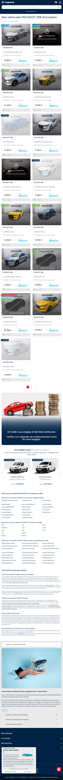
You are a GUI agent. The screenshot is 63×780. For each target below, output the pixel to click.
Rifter (43, 530)
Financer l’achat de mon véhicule (17, 715)
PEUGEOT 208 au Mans (48, 560)
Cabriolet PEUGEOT (27, 512)
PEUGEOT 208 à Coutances (29, 563)
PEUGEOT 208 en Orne (48, 543)
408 (23, 525)
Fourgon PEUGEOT (6, 512)
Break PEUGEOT (26, 509)
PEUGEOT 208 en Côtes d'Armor (10, 545)
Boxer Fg (24, 535)
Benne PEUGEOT (6, 504)
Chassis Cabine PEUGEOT (8, 506)
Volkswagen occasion (12, 607)
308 (3, 532)
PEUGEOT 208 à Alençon (48, 555)
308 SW (3, 535)
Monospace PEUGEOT (47, 506)
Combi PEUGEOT (6, 509)
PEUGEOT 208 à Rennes (28, 555)
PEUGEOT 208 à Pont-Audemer (30, 552)
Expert (44, 525)
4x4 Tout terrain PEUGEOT (28, 504)
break (18, 582)
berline (14, 582)
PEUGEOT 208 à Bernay (7, 563)
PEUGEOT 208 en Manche (28, 548)
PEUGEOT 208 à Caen (7, 555)
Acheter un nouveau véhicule (15, 644)
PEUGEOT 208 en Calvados (8, 543)
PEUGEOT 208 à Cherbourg (29, 560)
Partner (44, 527)
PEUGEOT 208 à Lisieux (7, 557)
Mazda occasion (27, 603)
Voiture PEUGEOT (46, 500)
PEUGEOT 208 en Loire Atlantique (30, 545)
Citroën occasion (11, 603)
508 (23, 530)
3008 (3, 530)
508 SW (24, 532)
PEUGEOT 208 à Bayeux (7, 552)
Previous (2, 472)
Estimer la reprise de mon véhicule (17, 719)
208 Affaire (4, 527)
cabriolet (22, 582)
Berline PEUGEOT (26, 506)
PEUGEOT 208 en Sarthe (48, 545)
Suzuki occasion (35, 603)
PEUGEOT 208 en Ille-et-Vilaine (29, 543)
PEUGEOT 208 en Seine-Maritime (50, 548)
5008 (23, 527)
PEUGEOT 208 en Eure (7, 548)
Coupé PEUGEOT (26, 514)
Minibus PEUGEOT (46, 504)
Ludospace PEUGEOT (27, 517)
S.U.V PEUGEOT (46, 509)
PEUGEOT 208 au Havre (48, 563)
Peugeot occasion (6, 606)
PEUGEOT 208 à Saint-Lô (48, 552)
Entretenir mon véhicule (14, 724)
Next (61, 472)
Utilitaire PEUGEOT (26, 500)
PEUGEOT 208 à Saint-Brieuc (9, 560)
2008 (3, 525)
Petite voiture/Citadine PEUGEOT (10, 500)
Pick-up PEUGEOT (6, 517)
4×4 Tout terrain (8, 582)
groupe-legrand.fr (49, 585)
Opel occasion (18, 603)
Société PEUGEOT (46, 512)
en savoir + (5, 709)
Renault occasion (54, 604)
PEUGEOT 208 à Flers (47, 557)
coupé (26, 582)
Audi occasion (51, 606)
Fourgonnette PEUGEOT (8, 514)
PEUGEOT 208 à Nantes (28, 557)
